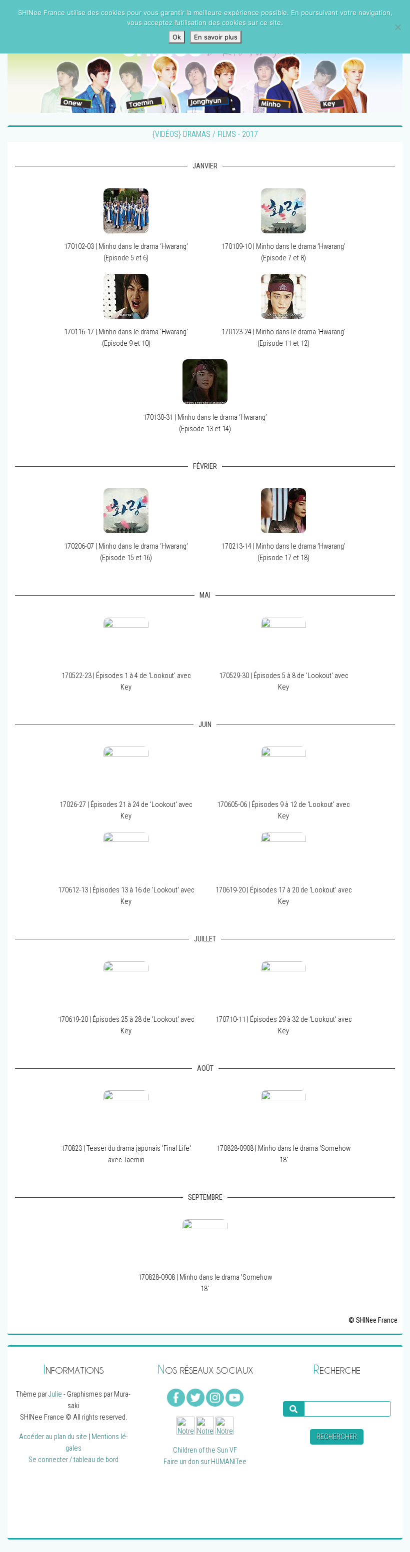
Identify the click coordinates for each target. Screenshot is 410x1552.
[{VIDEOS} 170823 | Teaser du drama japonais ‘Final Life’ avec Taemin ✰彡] (126, 1112)
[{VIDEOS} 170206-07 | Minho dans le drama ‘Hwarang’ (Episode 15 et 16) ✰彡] (126, 510)
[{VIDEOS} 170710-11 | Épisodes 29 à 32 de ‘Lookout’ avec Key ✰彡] (283, 983)
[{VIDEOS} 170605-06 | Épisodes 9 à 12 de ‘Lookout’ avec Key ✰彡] (283, 769)
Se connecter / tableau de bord (73, 1460)
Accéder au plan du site (53, 1437)
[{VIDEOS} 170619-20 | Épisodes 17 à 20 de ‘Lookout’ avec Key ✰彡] (283, 854)
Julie (55, 1394)
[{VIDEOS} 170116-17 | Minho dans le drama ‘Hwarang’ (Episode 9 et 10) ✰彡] (126, 296)
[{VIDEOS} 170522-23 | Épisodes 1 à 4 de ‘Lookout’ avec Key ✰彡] (126, 639)
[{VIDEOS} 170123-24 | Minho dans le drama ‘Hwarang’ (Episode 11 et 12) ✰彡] (283, 296)
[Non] (397, 27)
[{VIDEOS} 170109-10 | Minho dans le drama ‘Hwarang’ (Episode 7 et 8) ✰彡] (283, 210)
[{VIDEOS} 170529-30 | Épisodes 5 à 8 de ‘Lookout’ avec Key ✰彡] (283, 639)
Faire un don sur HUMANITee (205, 1462)
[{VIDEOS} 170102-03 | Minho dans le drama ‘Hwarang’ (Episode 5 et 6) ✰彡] (126, 210)
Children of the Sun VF (205, 1450)
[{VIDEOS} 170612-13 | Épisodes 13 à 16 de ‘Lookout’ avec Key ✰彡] (126, 854)
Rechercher (336, 1437)
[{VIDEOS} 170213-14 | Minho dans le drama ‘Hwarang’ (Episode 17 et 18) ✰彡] (283, 510)
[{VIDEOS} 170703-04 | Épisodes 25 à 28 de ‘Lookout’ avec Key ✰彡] (126, 983)
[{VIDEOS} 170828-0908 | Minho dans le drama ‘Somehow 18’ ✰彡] (283, 1112)
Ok (176, 37)
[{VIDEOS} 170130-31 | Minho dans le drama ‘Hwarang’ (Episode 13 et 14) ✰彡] (205, 381)
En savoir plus (216, 37)
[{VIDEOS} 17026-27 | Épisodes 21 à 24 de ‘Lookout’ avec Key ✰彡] (126, 769)
